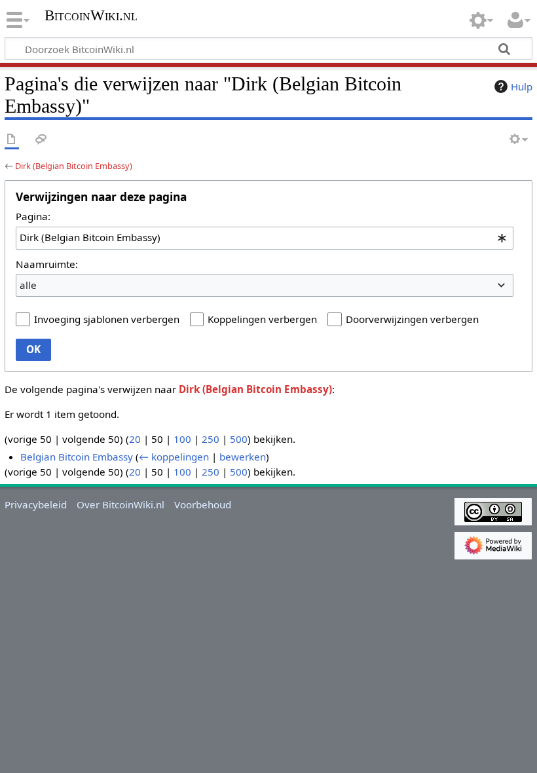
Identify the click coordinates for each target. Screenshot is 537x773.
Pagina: (33, 216)
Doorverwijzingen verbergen (412, 319)
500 (239, 438)
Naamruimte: (47, 264)
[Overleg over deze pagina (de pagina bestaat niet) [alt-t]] (41, 139)
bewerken (242, 456)
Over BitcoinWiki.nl (120, 504)
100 (182, 438)
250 (210, 438)
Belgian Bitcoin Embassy (76, 456)
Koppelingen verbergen (262, 319)
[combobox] (264, 238)
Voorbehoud (202, 504)
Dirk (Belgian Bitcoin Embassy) (73, 166)
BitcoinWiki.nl (91, 16)
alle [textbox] (28, 285)
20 (135, 438)
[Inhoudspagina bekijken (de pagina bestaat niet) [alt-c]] (12, 139)
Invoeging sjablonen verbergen (106, 319)
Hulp (521, 86)
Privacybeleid (36, 504)
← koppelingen (174, 456)
